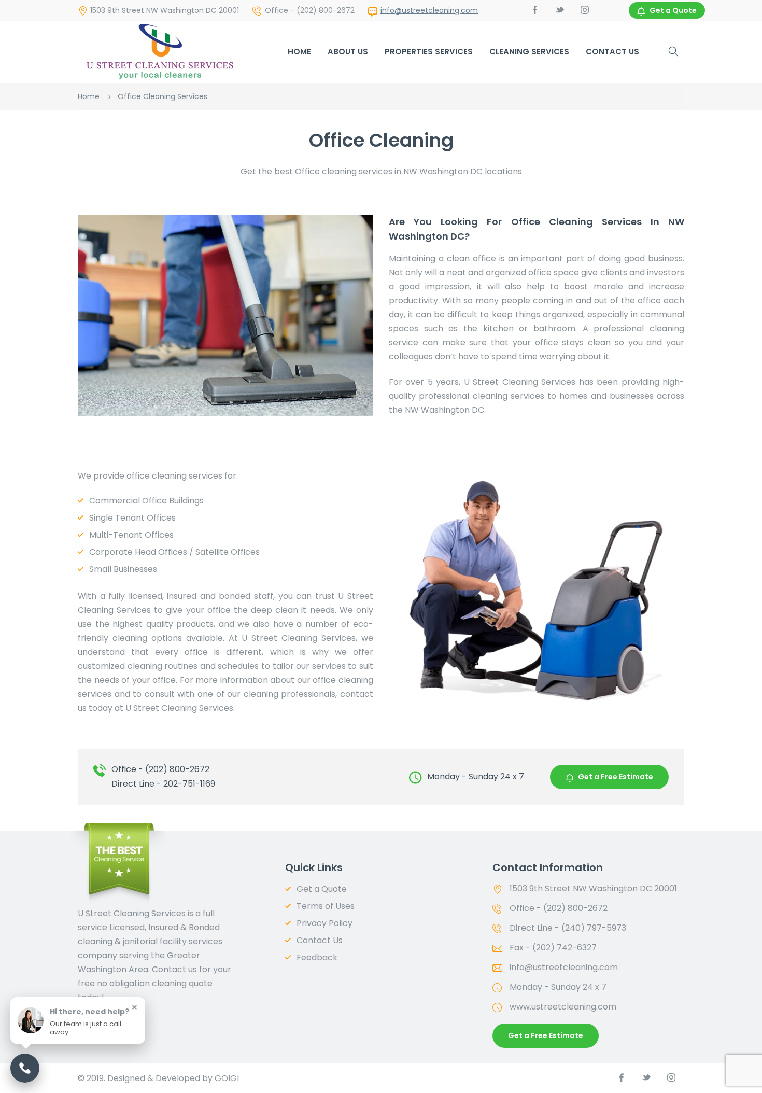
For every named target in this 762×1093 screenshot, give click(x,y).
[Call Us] (24, 1068)
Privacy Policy (324, 923)
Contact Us (612, 51)
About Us (348, 51)
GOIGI (227, 1078)
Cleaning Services (529, 51)
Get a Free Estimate (615, 777)
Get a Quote (673, 10)
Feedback (317, 957)
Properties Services (429, 51)
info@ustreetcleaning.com (429, 10)
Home (299, 51)
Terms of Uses (326, 906)
